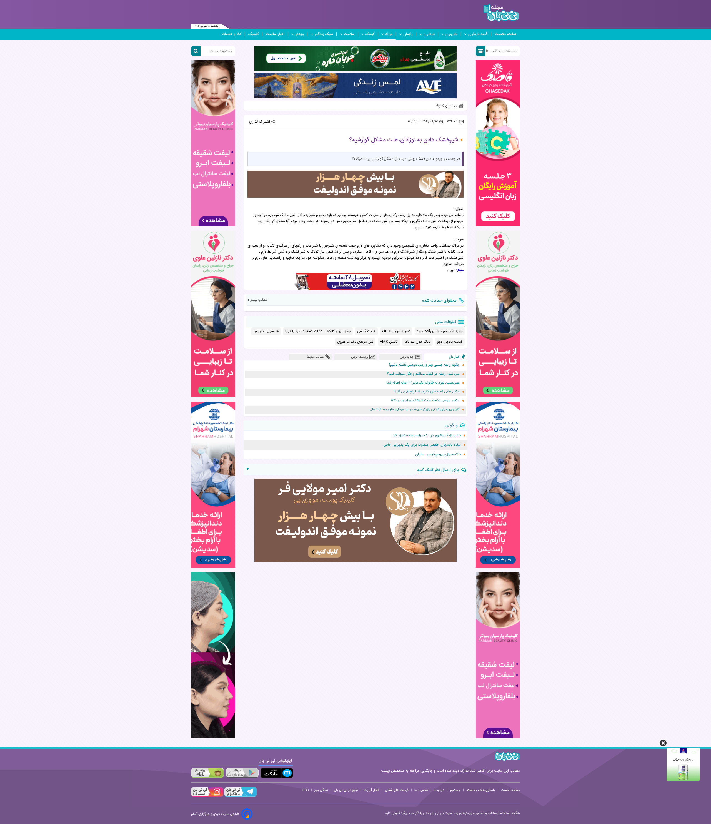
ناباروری (451, 34)
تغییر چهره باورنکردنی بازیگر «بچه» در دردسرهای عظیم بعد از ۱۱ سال (414, 409)
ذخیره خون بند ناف (396, 331)
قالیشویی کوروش (266, 331)
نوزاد (388, 34)
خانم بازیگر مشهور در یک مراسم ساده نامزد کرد (426, 435)
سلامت (349, 34)
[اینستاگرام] (207, 796)
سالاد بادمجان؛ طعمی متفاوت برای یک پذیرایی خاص (422, 445)
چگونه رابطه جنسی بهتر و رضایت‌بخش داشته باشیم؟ (424, 365)
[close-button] (663, 743)
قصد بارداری (478, 34)
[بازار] (207, 773)
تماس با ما (421, 790)
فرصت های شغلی (397, 790)
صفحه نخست (506, 34)
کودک (369, 34)
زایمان (408, 34)
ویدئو (300, 34)
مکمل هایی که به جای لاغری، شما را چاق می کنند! (426, 391)
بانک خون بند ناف (417, 342)
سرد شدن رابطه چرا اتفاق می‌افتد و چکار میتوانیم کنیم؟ (423, 374)
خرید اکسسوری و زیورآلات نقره (439, 331)
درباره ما (439, 790)
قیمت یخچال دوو (449, 342)
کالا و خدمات (231, 34)
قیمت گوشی (366, 331)
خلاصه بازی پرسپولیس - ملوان (438, 454)
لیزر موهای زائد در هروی (355, 342)
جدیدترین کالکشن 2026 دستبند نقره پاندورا (318, 331)
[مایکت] (276, 773)
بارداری (429, 34)
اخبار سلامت (275, 34)
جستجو (455, 790)
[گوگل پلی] (242, 773)
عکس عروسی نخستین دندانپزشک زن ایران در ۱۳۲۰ (425, 400)
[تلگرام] (240, 796)
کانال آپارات (371, 790)
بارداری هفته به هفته (480, 790)
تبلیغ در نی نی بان (346, 790)
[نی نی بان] (501, 13)
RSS (305, 790)
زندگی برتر (321, 790)
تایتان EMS (389, 342)
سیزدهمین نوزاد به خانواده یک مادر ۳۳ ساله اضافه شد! (422, 382)
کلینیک (253, 34)
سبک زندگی (324, 34)
